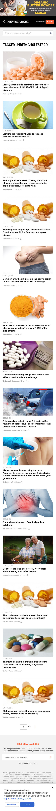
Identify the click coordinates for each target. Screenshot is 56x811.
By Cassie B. (7, 190)
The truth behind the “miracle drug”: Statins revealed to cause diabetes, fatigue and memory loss (25, 664)
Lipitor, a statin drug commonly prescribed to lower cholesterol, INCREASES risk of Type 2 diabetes (26, 87)
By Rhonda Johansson (11, 430)
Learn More (11, 804)
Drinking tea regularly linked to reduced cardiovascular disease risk (23, 135)
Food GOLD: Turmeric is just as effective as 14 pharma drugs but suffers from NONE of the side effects (26, 328)
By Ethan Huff (8, 482)
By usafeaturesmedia (11, 575)
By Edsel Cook (8, 285)
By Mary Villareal (9, 140)
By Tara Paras (8, 622)
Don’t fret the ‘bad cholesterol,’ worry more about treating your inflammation (24, 570)
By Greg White (8, 717)
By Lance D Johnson (11, 381)
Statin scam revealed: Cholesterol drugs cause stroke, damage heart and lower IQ (26, 712)
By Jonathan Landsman (12, 529)
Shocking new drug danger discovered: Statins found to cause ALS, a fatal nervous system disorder (26, 232)
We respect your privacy (28, 763)
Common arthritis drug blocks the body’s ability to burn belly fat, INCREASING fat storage (27, 280)
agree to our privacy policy (17, 798)
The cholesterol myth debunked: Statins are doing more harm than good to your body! (25, 616)
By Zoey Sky (7, 94)
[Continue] (51, 757)
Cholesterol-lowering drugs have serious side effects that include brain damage (26, 376)
